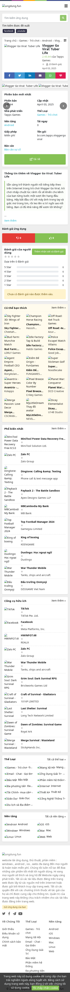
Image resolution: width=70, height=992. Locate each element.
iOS (47, 824)
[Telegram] (13, 912)
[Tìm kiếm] (63, 18)
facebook (8, 30)
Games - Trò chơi (29, 40)
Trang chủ (10, 40)
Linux (17, 836)
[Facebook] (8, 912)
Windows (24, 830)
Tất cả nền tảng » (55, 816)
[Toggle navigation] (66, 6)
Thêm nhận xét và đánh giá (48, 251)
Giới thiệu (8, 929)
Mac (48, 830)
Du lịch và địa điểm (32, 804)
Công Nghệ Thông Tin (51, 798)
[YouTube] (19, 912)
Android (47, 40)
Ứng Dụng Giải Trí (64, 773)
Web (49, 836)
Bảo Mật (22, 779)
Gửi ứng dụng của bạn (15, 907)
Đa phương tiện (30, 786)
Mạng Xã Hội (61, 767)
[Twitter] (3, 912)
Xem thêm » (59, 307)
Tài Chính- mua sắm (32, 792)
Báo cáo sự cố (12, 149)
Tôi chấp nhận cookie (45, 988)
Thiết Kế (55, 792)
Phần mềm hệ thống (65, 779)
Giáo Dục (24, 798)
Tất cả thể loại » (56, 759)
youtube (21, 30)
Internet (55, 786)
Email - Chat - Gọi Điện (18, 774)
